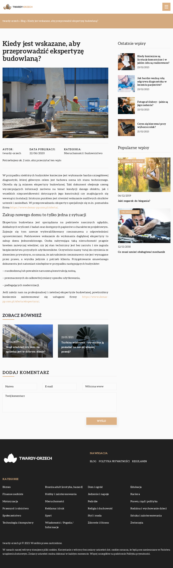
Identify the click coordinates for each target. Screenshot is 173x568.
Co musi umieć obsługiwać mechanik (141, 252)
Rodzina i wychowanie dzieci (148, 508)
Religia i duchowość (100, 508)
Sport (48, 515)
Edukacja (136, 487)
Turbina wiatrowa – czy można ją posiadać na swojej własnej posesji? (82, 347)
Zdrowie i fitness (98, 522)
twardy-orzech (12, 153)
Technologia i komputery (18, 522)
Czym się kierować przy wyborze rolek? (151, 126)
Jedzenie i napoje (98, 494)
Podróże (93, 501)
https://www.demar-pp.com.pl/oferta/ (34, 207)
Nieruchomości (54, 501)
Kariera (135, 494)
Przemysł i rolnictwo (16, 508)
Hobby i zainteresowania (61, 494)
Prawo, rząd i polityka (144, 501)
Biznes (7, 487)
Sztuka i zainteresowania (146, 515)
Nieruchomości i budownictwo (83, 153)
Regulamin (139, 461)
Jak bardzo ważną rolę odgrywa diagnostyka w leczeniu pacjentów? (152, 81)
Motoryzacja (10, 501)
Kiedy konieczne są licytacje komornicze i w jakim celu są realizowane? (153, 59)
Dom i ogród (95, 487)
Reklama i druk (54, 508)
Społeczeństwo (12, 515)
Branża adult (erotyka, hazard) (64, 487)
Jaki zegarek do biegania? (134, 201)
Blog (93, 461)
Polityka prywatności (114, 461)
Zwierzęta (136, 522)
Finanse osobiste (13, 494)
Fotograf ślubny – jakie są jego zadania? (152, 104)
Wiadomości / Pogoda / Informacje (59, 525)
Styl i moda (95, 515)
